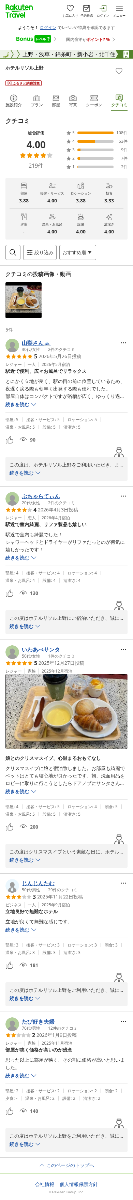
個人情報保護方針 (79, 1184)
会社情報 (44, 1184)
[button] (23, 300)
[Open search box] (12, 252)
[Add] (119, 71)
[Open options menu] (123, 343)
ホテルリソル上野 (24, 67)
